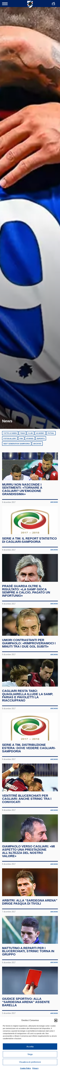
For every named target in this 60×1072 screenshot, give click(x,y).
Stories (29, 438)
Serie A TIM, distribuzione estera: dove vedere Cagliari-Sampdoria (29, 748)
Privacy (35, 1068)
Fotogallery (9, 438)
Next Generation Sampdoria (16, 444)
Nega (30, 1054)
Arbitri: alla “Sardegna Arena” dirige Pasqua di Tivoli (29, 902)
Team (22, 433)
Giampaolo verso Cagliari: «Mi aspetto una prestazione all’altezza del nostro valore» (28, 851)
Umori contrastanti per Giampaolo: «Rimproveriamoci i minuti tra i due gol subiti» (29, 643)
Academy (40, 433)
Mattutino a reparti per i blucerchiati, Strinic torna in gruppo (28, 951)
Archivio (37, 444)
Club (30, 433)
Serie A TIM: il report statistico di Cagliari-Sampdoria (29, 540)
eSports (41, 438)
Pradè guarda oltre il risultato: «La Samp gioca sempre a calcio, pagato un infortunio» (26, 590)
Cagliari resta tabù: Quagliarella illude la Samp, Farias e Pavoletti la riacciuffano (27, 695)
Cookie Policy (25, 1068)
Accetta (30, 1046)
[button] (55, 1020)
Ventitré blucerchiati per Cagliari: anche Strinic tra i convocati (26, 799)
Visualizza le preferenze (30, 1062)
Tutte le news (10, 433)
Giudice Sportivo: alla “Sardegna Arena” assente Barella (26, 1002)
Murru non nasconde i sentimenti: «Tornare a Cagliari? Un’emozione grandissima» (22, 489)
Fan (21, 438)
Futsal (51, 433)
